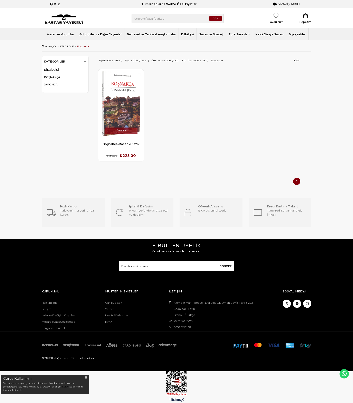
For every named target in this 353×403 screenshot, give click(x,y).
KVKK (108, 321)
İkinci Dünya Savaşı (269, 34)
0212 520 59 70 (183, 321)
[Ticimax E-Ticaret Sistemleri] (176, 400)
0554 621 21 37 (182, 327)
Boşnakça (52, 77)
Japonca (51, 84)
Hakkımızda (49, 302)
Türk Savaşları (239, 34)
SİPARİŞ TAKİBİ (289, 4)
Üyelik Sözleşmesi (117, 315)
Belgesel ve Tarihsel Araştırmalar (151, 34)
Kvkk (65, 386)
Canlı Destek (113, 302)
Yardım (110, 309)
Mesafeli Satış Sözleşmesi (58, 321)
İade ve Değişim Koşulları (58, 315)
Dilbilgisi (187, 34)
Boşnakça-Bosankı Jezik (121, 144)
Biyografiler (297, 34)
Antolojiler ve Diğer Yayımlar (100, 34)
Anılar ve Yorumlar (60, 34)
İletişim (46, 309)
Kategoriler (54, 61)
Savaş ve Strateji (211, 34)
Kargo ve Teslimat (53, 328)
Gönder (225, 266)
